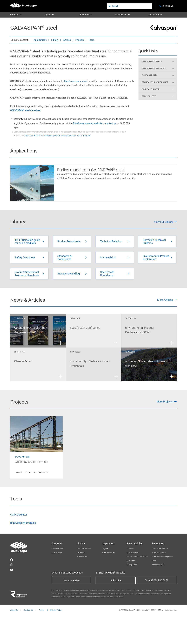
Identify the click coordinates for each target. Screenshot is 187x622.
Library (48, 14)
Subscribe (115, 580)
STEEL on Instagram (11, 564)
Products (15, 14)
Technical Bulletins (84, 549)
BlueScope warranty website (87, 123)
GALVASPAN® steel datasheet (25, 110)
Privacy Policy (56, 610)
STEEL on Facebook (11, 559)
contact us (110, 123)
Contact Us (28, 610)
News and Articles (159, 553)
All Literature (82, 557)
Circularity (131, 561)
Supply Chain (132, 565)
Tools (91, 40)
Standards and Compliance (162, 557)
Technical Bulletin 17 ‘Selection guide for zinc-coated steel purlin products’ (58, 135)
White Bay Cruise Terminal (31, 462)
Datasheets (81, 553)
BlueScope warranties (75, 81)
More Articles (165, 299)
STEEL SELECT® (149, 96)
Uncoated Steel (58, 549)
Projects (79, 40)
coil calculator (151, 89)
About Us (14, 610)
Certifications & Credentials (137, 557)
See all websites (71, 580)
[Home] (23, 5)
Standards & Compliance (155, 82)
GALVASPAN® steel (22, 457)
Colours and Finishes (160, 549)
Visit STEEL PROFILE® (156, 580)
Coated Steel (57, 553)
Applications (40, 40)
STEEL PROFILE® (108, 553)
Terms (41, 610)
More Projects (164, 401)
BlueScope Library (152, 61)
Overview (130, 549)
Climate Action (132, 553)
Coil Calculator (18, 514)
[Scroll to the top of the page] (181, 616)
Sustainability (121, 14)
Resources (85, 14)
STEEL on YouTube (11, 569)
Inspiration (154, 14)
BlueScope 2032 (158, 565)
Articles (67, 40)
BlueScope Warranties (154, 68)
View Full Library (163, 221)
